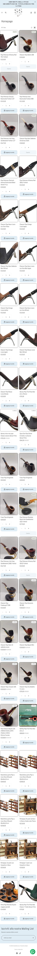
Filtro (4, 27)
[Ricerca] (6, 12)
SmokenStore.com (16, 946)
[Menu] (2, 13)
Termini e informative (18, 949)
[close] (35, 1)
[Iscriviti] (33, 938)
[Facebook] (17, 953)
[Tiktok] (20, 953)
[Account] (31, 12)
